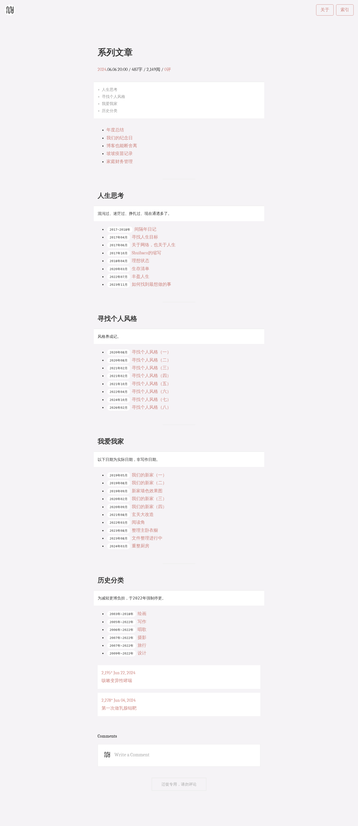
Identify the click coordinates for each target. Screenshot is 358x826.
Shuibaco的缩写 (146, 253)
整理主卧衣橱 (145, 530)
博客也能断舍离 (121, 145)
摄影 (142, 637)
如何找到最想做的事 (151, 284)
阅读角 (138, 522)
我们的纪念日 (119, 138)
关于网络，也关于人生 (154, 244)
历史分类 (109, 110)
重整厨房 (140, 546)
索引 (344, 9)
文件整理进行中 (147, 538)
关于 (324, 9)
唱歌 (142, 629)
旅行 (142, 645)
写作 (142, 621)
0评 (167, 69)
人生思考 (109, 89)
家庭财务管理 (119, 161)
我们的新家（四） (149, 506)
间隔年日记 (145, 229)
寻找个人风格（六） (151, 391)
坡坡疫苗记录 (119, 153)
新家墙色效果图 (147, 491)
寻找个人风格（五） (151, 383)
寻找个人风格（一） (151, 352)
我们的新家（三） (149, 498)
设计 (142, 653)
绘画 (142, 613)
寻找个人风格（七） (151, 399)
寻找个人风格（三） (151, 367)
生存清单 (140, 268)
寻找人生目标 (145, 237)
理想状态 (140, 260)
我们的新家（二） (149, 482)
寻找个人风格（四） (151, 375)
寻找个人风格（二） (151, 360)
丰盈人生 (140, 276)
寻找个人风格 (113, 96)
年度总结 (115, 130)
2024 (102, 69)
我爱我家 (109, 103)
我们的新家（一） (149, 475)
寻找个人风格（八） (151, 407)
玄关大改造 (143, 514)
